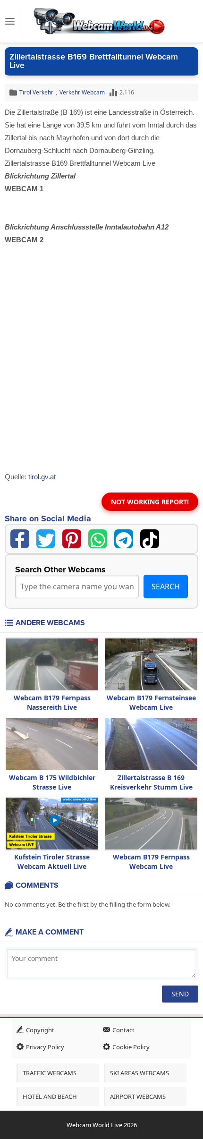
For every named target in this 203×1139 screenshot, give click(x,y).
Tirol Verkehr (36, 92)
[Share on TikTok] (149, 538)
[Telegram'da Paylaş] (123, 538)
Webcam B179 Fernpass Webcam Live (151, 861)
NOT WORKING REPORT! (150, 501)
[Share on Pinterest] (71, 538)
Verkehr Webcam (82, 92)
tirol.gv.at (42, 477)
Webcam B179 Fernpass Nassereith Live (52, 702)
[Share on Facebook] (19, 538)
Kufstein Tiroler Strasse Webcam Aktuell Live (52, 861)
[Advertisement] (101, 365)
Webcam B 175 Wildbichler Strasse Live (52, 782)
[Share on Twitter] (45, 538)
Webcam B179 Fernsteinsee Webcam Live (151, 702)
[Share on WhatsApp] (97, 538)
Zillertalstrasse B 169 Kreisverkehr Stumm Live (151, 782)
